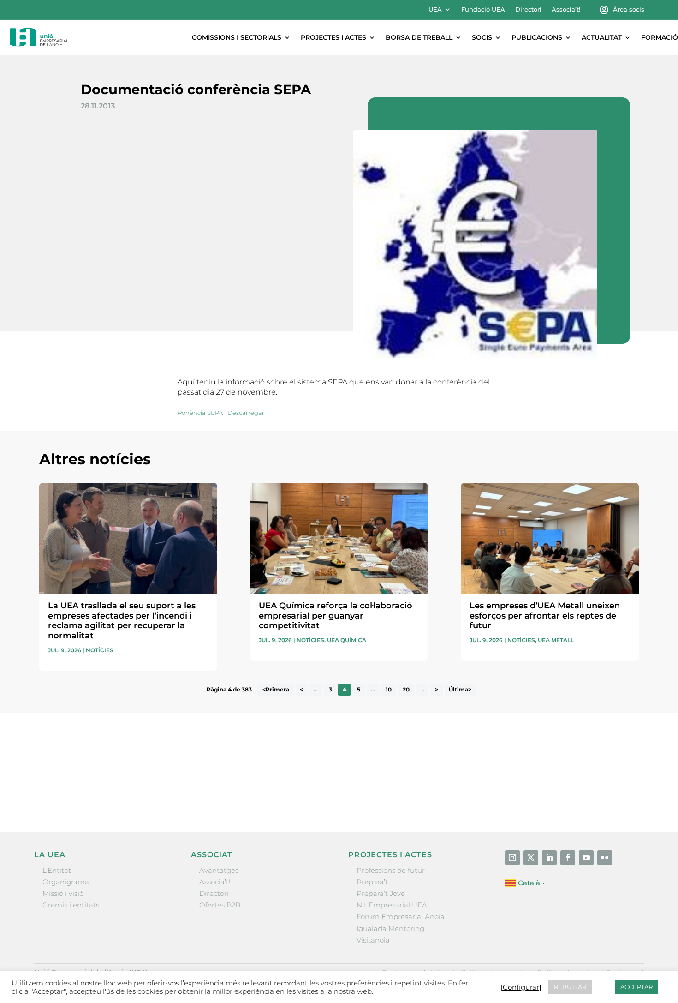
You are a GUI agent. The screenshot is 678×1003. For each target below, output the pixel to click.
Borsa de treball (419, 37)
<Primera (275, 689)
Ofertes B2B (219, 905)
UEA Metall (556, 640)
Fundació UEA (483, 9)
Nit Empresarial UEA (392, 905)
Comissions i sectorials (236, 37)
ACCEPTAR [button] (636, 987)
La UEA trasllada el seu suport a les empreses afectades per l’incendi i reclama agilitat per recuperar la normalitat (122, 621)
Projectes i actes (333, 37)
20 (406, 689)
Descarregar (245, 412)
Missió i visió (62, 893)
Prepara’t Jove (381, 893)
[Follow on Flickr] (604, 857)
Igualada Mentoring (390, 928)
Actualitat (602, 37)
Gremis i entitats (70, 905)
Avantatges (218, 870)
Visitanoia (373, 940)
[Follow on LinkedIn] (549, 857)
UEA (435, 9)
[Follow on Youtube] (586, 857)
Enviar (617, 794)
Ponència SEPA (200, 412)
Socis (482, 37)
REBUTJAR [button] (570, 987)
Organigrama (65, 881)
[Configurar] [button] (520, 987)
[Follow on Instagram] (512, 857)
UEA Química (346, 640)
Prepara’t (372, 881)
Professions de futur (391, 870)
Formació (659, 37)
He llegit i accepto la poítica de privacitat (477, 777)
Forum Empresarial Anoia (401, 916)
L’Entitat (56, 870)
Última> (460, 689)
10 (389, 689)
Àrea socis (628, 9)
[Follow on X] (530, 857)
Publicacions (536, 37)
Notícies (99, 650)
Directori (528, 9)
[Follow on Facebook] (567, 857)
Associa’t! (566, 9)
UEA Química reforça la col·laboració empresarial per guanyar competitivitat (335, 616)
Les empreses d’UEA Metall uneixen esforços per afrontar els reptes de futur (545, 616)
